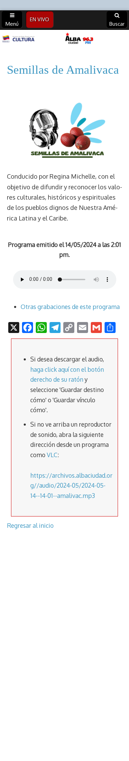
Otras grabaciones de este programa (70, 306)
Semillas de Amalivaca (63, 69)
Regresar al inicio (30, 525)
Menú (12, 24)
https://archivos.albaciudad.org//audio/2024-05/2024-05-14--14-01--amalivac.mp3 (71, 485)
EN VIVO (39, 19)
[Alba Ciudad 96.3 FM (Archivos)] (64, 39)
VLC (52, 455)
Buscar (117, 24)
